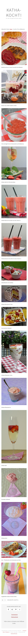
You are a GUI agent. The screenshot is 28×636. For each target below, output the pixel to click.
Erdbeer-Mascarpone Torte (6, 304)
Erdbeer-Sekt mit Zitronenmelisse (8, 182)
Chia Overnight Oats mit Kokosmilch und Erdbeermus (12, 144)
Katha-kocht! (14, 12)
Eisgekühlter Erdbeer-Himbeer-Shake (8, 596)
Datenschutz (14, 617)
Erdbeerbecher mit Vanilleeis (7, 282)
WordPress (14, 633)
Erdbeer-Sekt (4, 465)
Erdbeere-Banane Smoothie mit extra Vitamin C (11, 258)
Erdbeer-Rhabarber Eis (6, 407)
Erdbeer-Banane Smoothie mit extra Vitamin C (11, 220)
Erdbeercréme (4, 538)
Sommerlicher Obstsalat (6, 328)
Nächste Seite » (13, 600)
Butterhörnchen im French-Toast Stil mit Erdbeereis (11, 67)
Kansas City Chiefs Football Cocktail (8, 105)
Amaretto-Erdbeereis (5, 499)
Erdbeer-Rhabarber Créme (6, 375)
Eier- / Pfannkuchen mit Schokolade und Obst (11, 560)
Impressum (14, 614)
